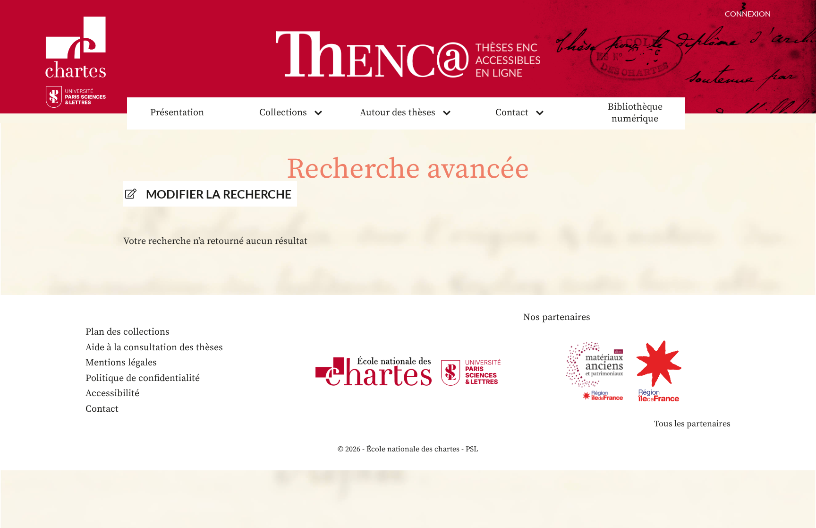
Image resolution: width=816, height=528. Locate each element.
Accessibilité (112, 393)
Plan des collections (127, 332)
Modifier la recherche (218, 194)
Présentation (177, 113)
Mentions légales (121, 363)
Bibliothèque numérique (635, 113)
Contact (511, 113)
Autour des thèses (397, 113)
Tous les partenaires (692, 423)
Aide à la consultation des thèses (154, 348)
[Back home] (408, 54)
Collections (283, 113)
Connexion (748, 13)
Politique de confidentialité (142, 378)
